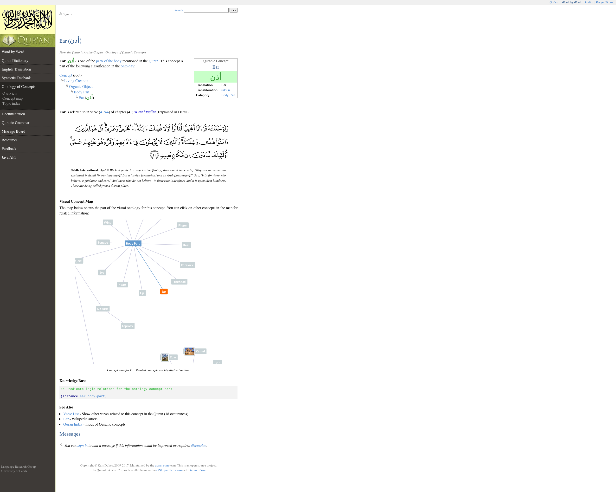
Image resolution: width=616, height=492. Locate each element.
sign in (82, 445)
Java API (9, 157)
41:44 (104, 111)
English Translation (16, 68)
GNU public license (169, 470)
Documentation (13, 113)
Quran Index (72, 424)
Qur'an (554, 2)
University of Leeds (14, 471)
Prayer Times (604, 2)
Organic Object (80, 86)
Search (178, 10)
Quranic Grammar (15, 122)
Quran (153, 60)
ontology (127, 65)
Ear (81, 97)
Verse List (71, 413)
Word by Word (13, 51)
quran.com (162, 465)
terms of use (197, 470)
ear (83, 396)
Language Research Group (18, 466)
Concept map (12, 98)
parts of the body (109, 60)
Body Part (81, 91)
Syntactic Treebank (16, 77)
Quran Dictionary (15, 60)
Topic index (11, 103)
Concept (65, 75)
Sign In (67, 14)
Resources (9, 139)
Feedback (9, 148)
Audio (588, 2)
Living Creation (76, 80)
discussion (198, 445)
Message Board (13, 131)
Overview (9, 93)
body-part (96, 396)
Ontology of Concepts (18, 86)
